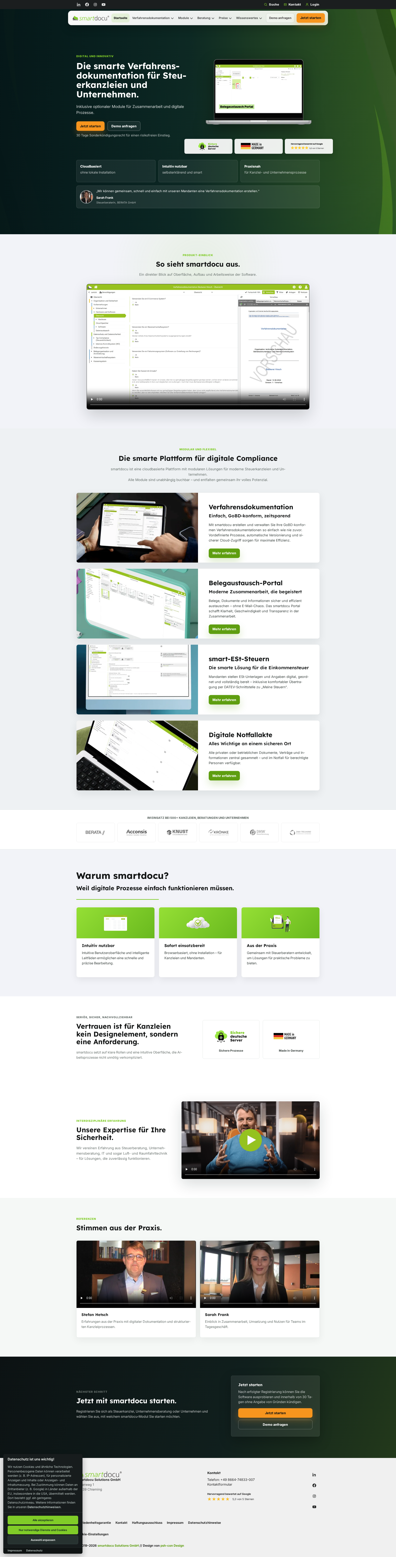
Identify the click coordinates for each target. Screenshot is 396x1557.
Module (183, 18)
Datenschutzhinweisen (44, 1507)
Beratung (203, 18)
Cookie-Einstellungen (92, 1534)
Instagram (96, 4)
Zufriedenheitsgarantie (93, 1523)
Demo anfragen (280, 18)
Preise (223, 18)
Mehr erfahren (224, 553)
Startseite (120, 18)
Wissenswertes (247, 18)
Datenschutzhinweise (204, 1523)
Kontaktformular (219, 1484)
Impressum (175, 1523)
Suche (274, 4)
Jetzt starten (310, 18)
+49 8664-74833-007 (237, 1480)
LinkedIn (79, 4)
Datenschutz (34, 1550)
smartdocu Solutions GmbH (118, 1546)
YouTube (104, 4)
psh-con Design (172, 1546)
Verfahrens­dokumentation (151, 18)
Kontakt (295, 4)
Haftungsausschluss (147, 1523)
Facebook (88, 4)
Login (314, 4)
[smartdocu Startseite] (90, 17)
